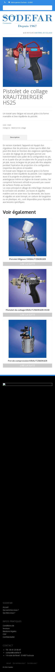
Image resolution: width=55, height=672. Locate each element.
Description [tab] (15, 137)
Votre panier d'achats (22, 2)
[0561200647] (5, 2)
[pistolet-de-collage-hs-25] (27, 61)
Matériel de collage (43, 33)
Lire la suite (27, 263)
